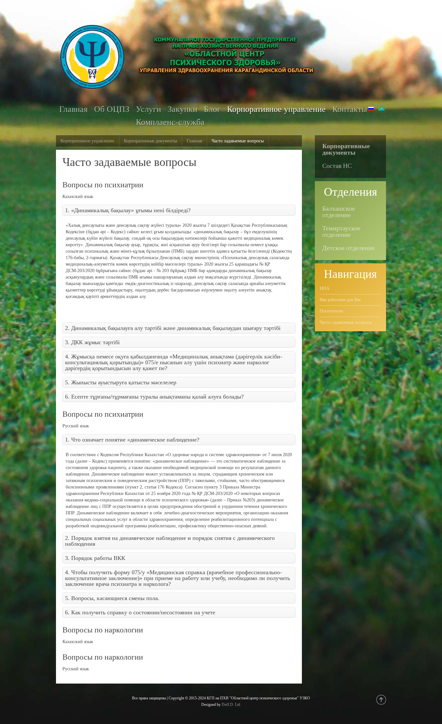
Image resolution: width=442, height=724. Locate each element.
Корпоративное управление (87, 140)
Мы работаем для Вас (340, 299)
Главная (194, 140)
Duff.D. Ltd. (231, 704)
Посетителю (331, 311)
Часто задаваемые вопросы (346, 322)
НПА (324, 288)
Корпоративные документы (150, 140)
